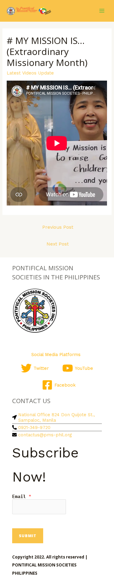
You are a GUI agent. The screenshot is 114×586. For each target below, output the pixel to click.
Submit (27, 535)
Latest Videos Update (30, 73)
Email (21, 496)
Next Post (58, 244)
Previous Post (57, 227)
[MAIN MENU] (102, 11)
